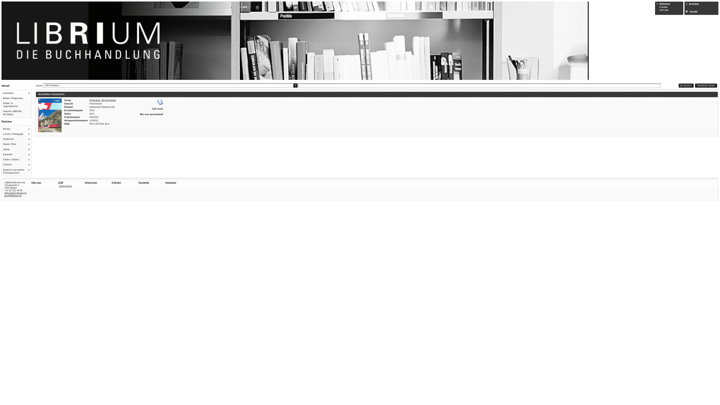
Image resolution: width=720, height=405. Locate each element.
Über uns (36, 182)
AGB (60, 182)
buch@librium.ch (13, 195)
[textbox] (479, 85)
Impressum (91, 182)
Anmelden (694, 4)
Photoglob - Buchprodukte (102, 100)
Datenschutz (65, 186)
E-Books (116, 182)
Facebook (144, 182)
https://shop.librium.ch (15, 193)
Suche (39, 85)
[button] (686, 85)
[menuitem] (16, 93)
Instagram (170, 182)
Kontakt (694, 11)
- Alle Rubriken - (52, 85)
